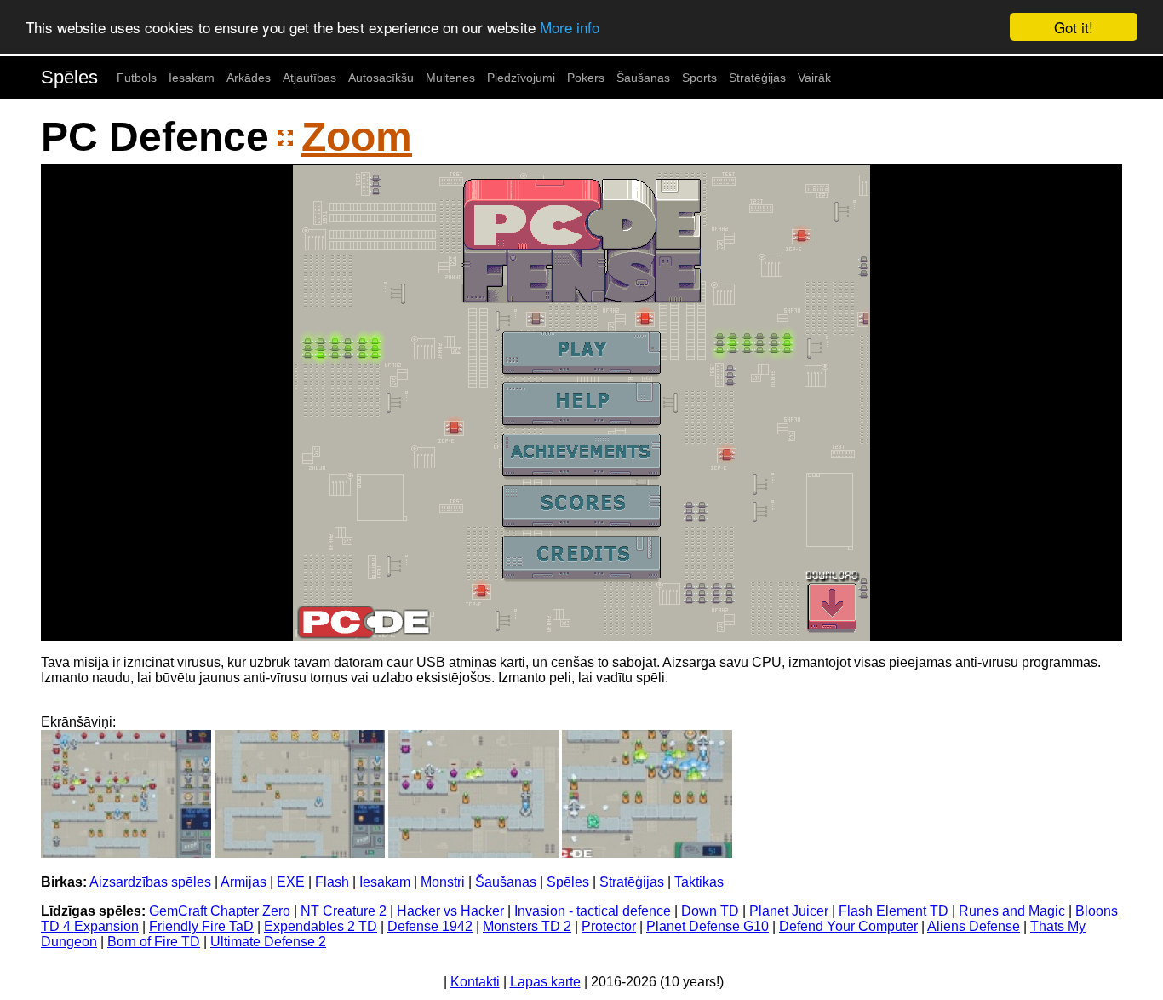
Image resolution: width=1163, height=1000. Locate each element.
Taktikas (699, 882)
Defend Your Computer (848, 926)
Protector (609, 926)
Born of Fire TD (153, 941)
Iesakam (192, 77)
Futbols (137, 77)
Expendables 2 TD (320, 926)
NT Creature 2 (344, 911)
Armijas (243, 882)
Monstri (443, 882)
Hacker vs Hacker (450, 911)
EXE (291, 882)
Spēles (69, 77)
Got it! (1073, 26)
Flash (332, 882)
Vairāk (814, 77)
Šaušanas (643, 77)
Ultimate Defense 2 (268, 941)
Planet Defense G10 (707, 926)
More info (569, 27)
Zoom (356, 136)
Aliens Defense (973, 926)
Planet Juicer (788, 911)
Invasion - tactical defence (592, 911)
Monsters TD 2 (527, 926)
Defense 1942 (430, 926)
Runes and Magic (1012, 911)
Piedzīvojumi (521, 77)
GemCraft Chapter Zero (219, 911)
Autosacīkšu (381, 77)
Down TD (710, 911)
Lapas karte (545, 981)
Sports (699, 77)
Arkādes (248, 77)
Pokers (585, 77)
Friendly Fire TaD (201, 926)
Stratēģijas (757, 77)
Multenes (450, 77)
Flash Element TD (893, 911)
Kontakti (475, 981)
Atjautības (309, 77)
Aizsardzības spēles (150, 882)
